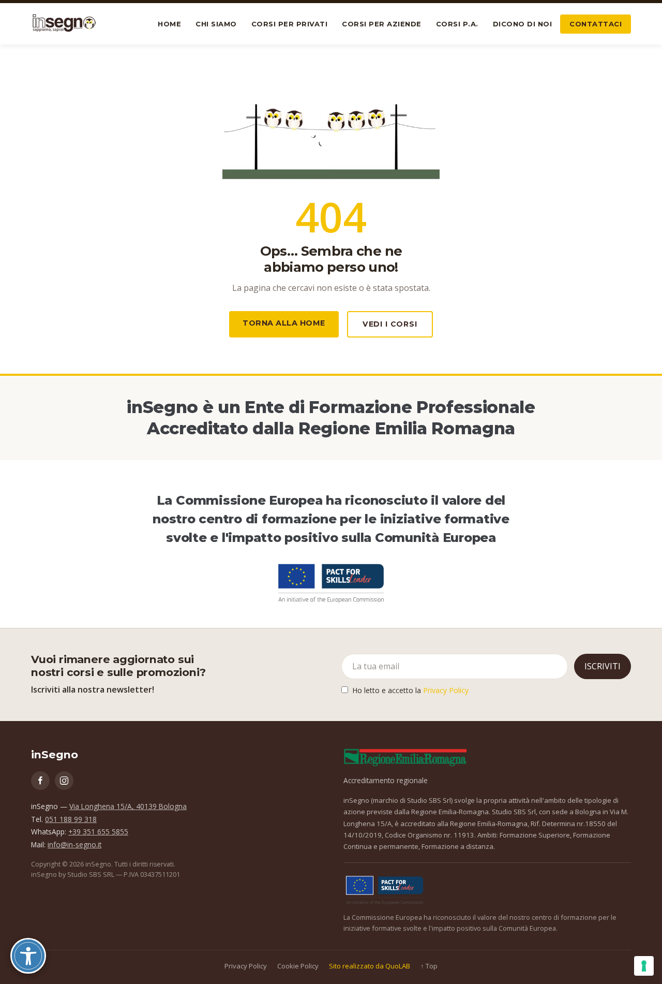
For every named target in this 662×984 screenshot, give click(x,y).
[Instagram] (64, 780)
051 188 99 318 (71, 819)
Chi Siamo (216, 24)
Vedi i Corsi (390, 324)
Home (169, 24)
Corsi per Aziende (382, 24)
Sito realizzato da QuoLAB (369, 966)
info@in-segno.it (74, 844)
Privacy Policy (446, 690)
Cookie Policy (298, 966)
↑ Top (429, 966)
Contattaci (595, 24)
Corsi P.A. (457, 24)
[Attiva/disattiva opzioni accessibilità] (28, 956)
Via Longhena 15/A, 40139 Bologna (128, 806)
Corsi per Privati (289, 24)
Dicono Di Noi (522, 24)
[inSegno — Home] (64, 24)
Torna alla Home (284, 323)
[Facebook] (40, 780)
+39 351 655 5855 (98, 831)
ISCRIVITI (602, 666)
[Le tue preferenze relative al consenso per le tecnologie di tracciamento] (644, 966)
